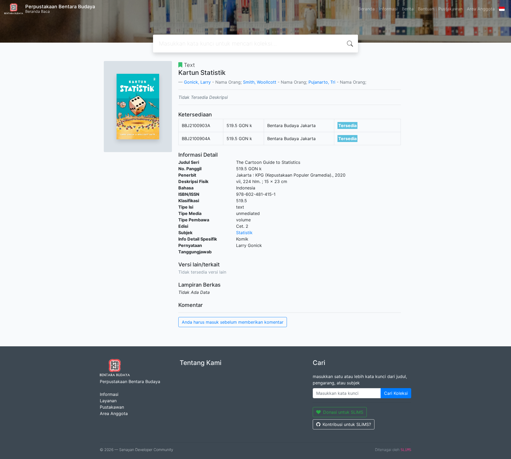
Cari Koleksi (396, 393)
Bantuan (426, 8)
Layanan (108, 400)
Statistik (244, 232)
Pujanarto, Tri (321, 82)
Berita (408, 8)
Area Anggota (481, 8)
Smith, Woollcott (259, 82)
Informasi (388, 8)
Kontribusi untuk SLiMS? (347, 424)
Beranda (366, 8)
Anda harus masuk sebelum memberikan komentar (232, 322)
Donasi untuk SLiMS (343, 412)
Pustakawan (450, 8)
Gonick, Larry (197, 82)
